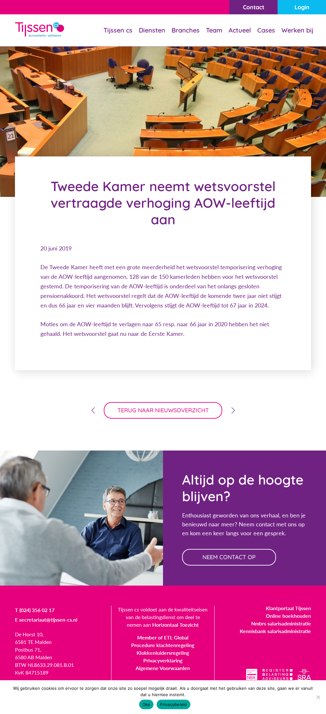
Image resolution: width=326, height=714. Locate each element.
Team (214, 30)
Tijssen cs (117, 30)
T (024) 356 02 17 (34, 610)
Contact (253, 7)
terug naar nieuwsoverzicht (163, 410)
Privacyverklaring (162, 660)
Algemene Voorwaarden (163, 668)
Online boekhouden (288, 616)
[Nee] (318, 697)
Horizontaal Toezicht (175, 625)
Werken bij (297, 30)
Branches (186, 30)
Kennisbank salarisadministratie (275, 631)
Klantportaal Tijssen (288, 608)
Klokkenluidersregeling (163, 653)
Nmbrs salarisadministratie (281, 623)
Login (301, 7)
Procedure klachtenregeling (162, 645)
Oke (146, 704)
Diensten (152, 30)
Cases (266, 30)
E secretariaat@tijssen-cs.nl (46, 620)
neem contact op (229, 557)
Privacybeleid (173, 704)
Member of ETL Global (162, 637)
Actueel (240, 30)
